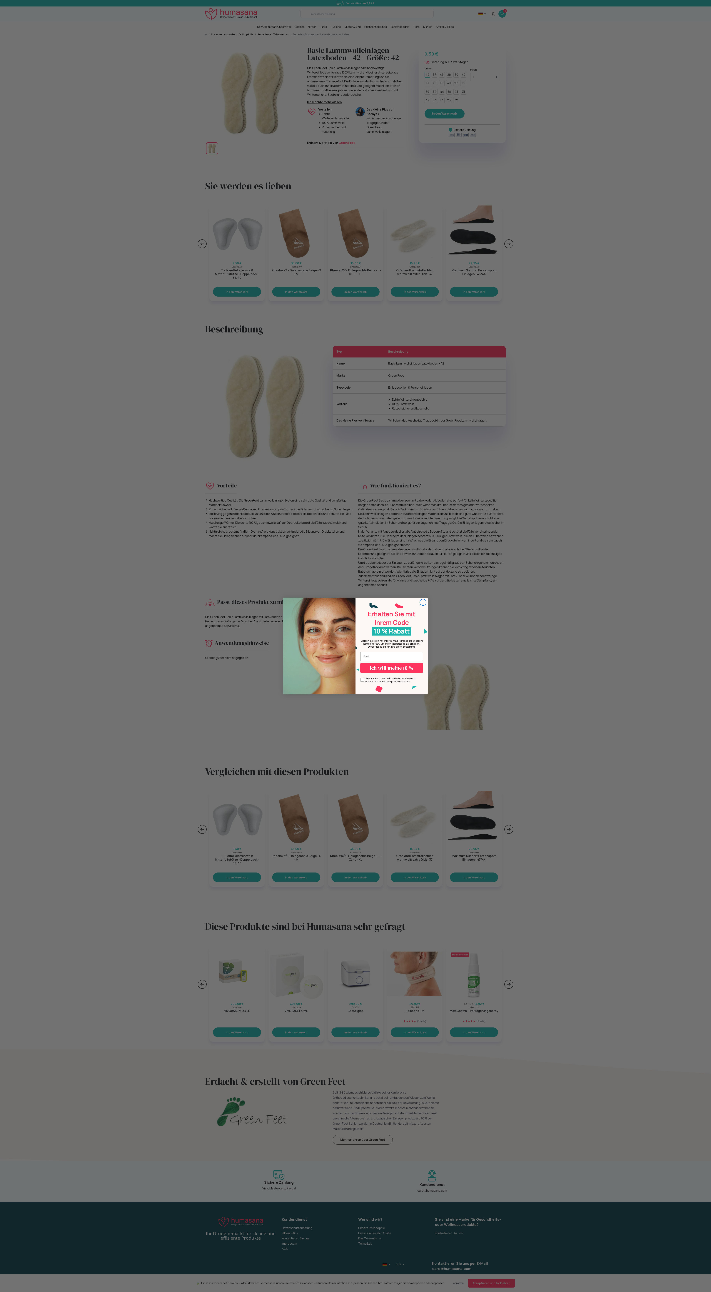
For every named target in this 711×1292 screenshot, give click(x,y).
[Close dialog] (423, 602)
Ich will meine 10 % (391, 667)
